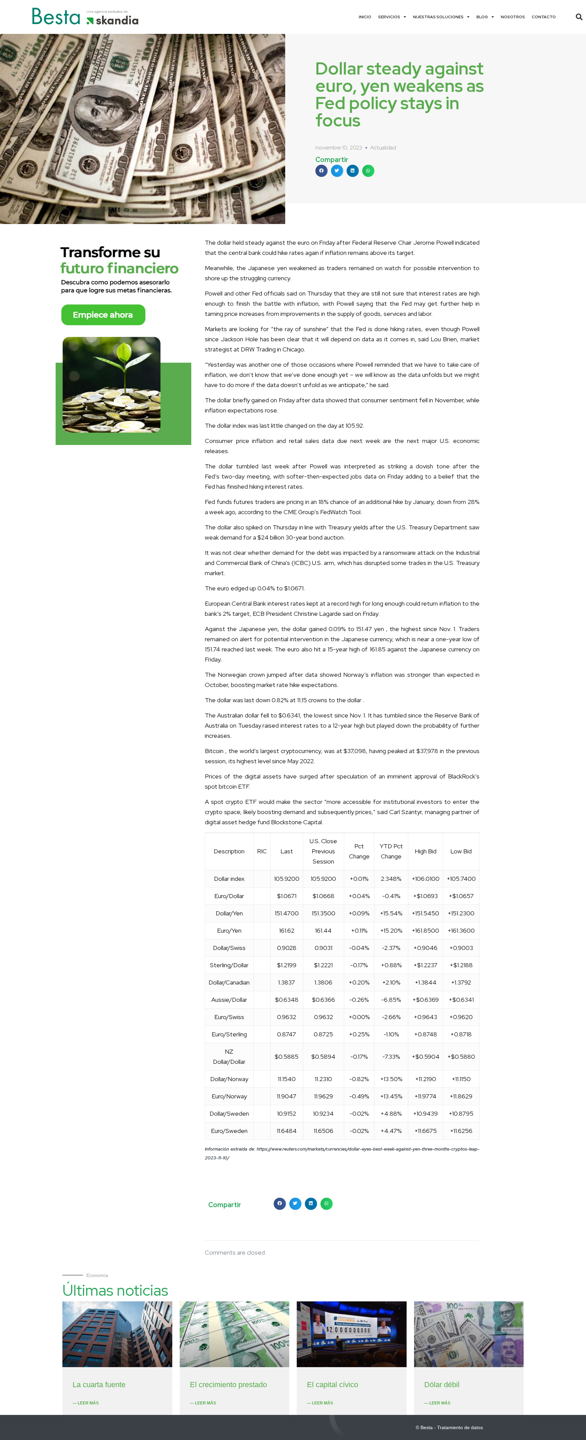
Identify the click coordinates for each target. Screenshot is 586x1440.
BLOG (482, 17)
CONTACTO (544, 17)
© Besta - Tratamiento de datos (449, 1427)
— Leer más (86, 1403)
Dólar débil (442, 1384)
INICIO (365, 17)
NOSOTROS (513, 17)
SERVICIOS (389, 17)
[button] (579, 17)
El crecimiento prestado (228, 1384)
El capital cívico (332, 1384)
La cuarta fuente (99, 1384)
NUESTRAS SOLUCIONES (438, 17)
